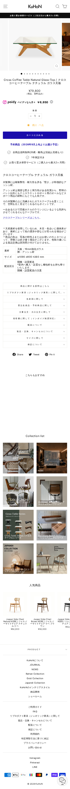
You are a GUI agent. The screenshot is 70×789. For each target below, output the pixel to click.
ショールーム (35, 696)
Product (34, 649)
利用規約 (34, 734)
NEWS (35, 669)
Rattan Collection (35, 674)
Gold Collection (35, 678)
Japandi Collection (35, 683)
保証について (35, 344)
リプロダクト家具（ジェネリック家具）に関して (35, 716)
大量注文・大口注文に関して (35, 312)
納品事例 (34, 692)
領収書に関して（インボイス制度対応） (35, 318)
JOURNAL (35, 665)
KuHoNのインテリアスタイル (35, 687)
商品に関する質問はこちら (35, 286)
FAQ (35, 711)
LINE (34, 767)
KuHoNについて (35, 660)
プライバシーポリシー (35, 743)
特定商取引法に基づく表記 (35, 738)
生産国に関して (35, 299)
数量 (35, 110)
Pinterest (35, 762)
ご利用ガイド (35, 707)
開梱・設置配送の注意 (29, 270)
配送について (35, 325)
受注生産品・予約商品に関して (35, 305)
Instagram (35, 758)
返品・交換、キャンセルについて (35, 331)
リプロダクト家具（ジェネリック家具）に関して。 (35, 292)
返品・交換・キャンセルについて (35, 720)
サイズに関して (35, 338)
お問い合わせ (35, 747)
